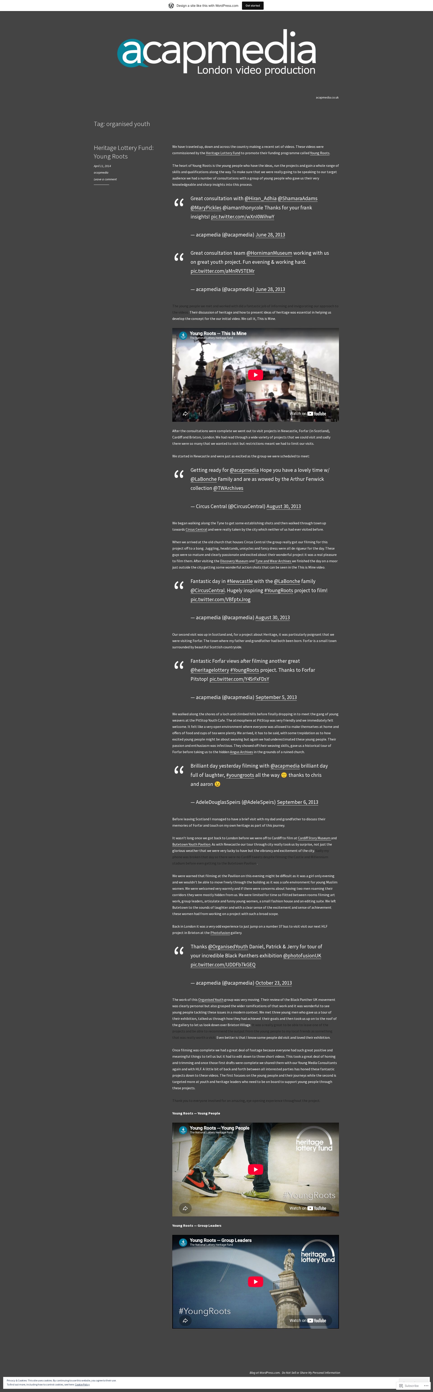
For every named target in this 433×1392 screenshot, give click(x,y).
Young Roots (319, 153)
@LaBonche (204, 479)
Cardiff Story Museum (314, 838)
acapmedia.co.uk (327, 97)
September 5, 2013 (276, 697)
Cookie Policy (82, 1384)
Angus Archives (241, 752)
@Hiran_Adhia (261, 198)
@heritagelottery (210, 670)
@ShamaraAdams (298, 198)
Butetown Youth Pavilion (191, 844)
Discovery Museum (234, 561)
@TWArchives (228, 488)
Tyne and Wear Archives (273, 561)
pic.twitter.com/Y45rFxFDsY (239, 679)
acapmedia (101, 172)
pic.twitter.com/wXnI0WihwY (242, 216)
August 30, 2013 (284, 506)
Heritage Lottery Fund (223, 153)
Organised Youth (210, 999)
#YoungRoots (278, 590)
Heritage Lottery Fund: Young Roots (124, 151)
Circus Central (196, 529)
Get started (253, 5)
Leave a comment (105, 179)
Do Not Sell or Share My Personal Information (311, 1373)
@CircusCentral (208, 590)
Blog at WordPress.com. (265, 1373)
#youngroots (240, 775)
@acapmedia (244, 470)
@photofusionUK (302, 955)
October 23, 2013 (274, 982)
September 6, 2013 (297, 802)
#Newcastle (240, 581)
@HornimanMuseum (269, 253)
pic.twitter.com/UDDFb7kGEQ (223, 964)
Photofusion (220, 932)
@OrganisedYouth (228, 946)
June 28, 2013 (270, 234)
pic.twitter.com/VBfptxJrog (221, 599)
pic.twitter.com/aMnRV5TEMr (223, 271)
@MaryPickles (206, 207)
